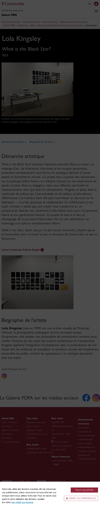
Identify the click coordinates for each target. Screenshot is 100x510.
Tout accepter (84, 490)
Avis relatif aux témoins (22, 502)
